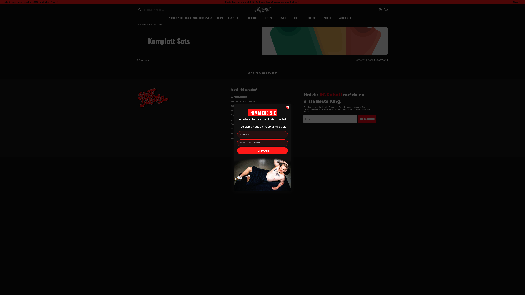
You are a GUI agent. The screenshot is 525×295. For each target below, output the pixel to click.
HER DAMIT (262, 150)
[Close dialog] (287, 107)
